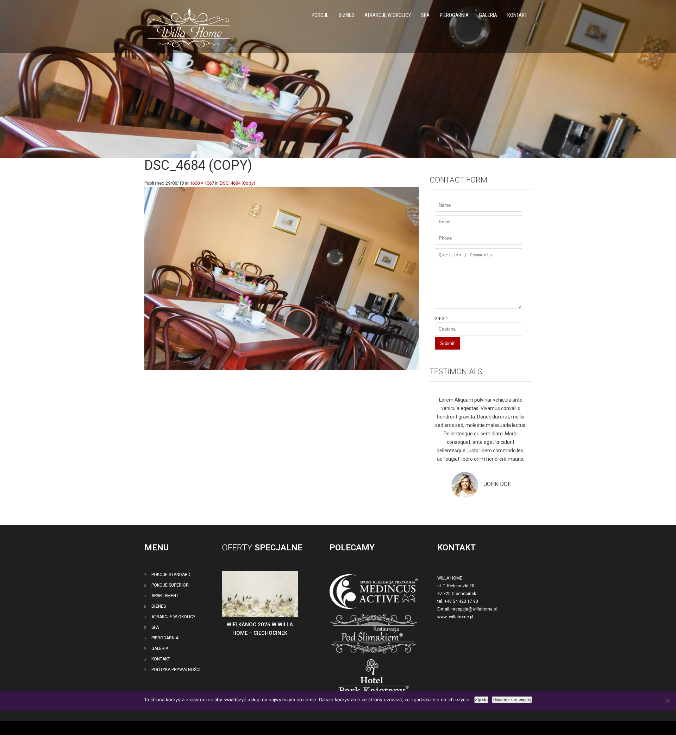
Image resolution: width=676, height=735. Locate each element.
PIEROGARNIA (454, 15)
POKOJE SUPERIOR (170, 585)
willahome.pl (461, 616)
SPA (425, 15)
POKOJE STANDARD (170, 574)
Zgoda (481, 699)
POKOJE (320, 15)
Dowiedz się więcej (512, 699)
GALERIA (488, 15)
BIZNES (346, 15)
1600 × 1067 (202, 183)
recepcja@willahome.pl (474, 609)
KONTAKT (517, 15)
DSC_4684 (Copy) (237, 183)
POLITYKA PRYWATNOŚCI (175, 669)
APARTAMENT (165, 595)
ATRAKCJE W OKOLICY (387, 15)
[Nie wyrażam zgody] (667, 700)
